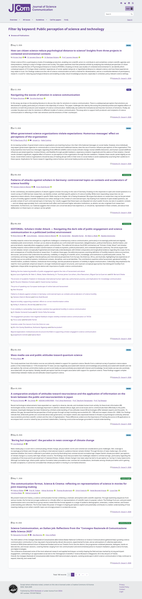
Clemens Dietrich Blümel (22, 297)
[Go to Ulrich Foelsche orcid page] (88, 490)
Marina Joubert (56, 327)
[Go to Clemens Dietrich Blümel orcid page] (32, 187)
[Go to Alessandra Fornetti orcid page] (29, 535)
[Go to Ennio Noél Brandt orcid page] (51, 187)
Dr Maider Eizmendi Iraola (22, 312)
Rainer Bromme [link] (19, 98)
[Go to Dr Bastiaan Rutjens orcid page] (60, 57)
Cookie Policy (124, 587)
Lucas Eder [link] (114, 490)
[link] (25, 57)
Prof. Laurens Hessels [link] (70, 57)
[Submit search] (132, 14)
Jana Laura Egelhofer (20, 274)
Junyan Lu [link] (36, 140)
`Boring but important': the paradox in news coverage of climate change (52, 440)
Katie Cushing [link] (46, 140)
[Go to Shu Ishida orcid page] (37, 400)
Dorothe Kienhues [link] (36, 98)
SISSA (60, 591)
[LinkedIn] (129, 3)
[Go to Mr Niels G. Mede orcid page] (99, 236)
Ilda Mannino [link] (37, 535)
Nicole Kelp (32, 305)
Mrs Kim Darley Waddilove (22, 327)
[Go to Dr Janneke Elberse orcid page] (43, 57)
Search (129, 20)
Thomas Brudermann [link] (64, 490)
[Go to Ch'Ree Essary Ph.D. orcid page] (29, 140)
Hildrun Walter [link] (18, 490)
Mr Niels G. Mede (35, 274)
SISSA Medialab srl (37, 591)
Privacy (122, 585)
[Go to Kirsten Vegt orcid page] (23, 57)
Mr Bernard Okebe (118, 274)
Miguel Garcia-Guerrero (99, 274)
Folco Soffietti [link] (51, 535)
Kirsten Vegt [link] (17, 57)
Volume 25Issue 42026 (121, 117)
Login (128, 8)
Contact (122, 589)
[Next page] (87, 574)
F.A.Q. (66, 20)
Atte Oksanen (18, 289)
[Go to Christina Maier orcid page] (24, 493)
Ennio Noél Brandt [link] (43, 187)
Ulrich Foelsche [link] (81, 490)
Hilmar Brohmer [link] (47, 490)
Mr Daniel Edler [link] (65, 236)
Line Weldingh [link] (18, 444)
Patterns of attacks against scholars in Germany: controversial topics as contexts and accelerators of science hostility (54, 294)
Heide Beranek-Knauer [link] (98, 490)
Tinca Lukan (17, 320)
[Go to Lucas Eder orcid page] (119, 490)
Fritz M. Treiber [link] (34, 490)
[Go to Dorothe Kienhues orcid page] (44, 98)
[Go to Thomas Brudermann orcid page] (74, 490)
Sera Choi (42, 305)
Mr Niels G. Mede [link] (91, 236)
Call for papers (55, 20)
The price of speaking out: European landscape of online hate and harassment (39, 286)
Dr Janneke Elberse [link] (34, 57)
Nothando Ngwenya (40, 327)
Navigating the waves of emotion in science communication (45, 94)
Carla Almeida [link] (32, 236)
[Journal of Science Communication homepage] (32, 8)
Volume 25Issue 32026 (121, 467)
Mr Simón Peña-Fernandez (45, 312)
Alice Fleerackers (83, 274)
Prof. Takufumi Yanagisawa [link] (83, 400)
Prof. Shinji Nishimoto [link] (63, 400)
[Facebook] (121, 3)
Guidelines (40, 20)
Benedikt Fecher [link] (78, 236)
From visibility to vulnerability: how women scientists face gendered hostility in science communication (48, 309)
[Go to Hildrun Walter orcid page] (25, 490)
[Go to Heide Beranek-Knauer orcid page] (108, 490)
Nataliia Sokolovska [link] (108, 236)
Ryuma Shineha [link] (18, 400)
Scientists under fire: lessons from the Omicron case (30, 324)
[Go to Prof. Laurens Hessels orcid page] (79, 57)
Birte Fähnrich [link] (18, 236)
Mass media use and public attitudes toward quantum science (46, 355)
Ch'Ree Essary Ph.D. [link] (20, 140)
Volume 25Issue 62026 (121, 78)
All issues (26, 20)
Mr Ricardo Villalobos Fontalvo (24, 282)
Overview (13, 20)
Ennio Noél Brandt (41, 297)
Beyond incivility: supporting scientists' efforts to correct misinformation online (40, 301)
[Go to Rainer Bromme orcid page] (26, 98)
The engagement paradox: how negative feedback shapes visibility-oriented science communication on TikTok (51, 317)
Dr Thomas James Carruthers (65, 274)
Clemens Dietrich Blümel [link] (22, 187)
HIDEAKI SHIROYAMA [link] (46, 400)
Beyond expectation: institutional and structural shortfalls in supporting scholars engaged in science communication (53, 332)
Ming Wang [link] (17, 359)
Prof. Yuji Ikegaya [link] (100, 400)
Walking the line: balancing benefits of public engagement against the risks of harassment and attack (48, 271)
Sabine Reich (36, 335)
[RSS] (133, 3)
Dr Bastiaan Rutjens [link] (52, 57)
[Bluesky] (125, 3)
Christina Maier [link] (16, 493)
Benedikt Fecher (31, 320)
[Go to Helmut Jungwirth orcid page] (39, 493)
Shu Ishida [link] (31, 400)
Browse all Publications (20, 35)
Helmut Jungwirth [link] (31, 493)
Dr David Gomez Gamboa (48, 282)
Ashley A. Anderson (20, 305)
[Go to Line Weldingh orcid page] (25, 444)
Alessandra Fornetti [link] (20, 535)
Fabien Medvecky (48, 274)
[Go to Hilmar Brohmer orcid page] (55, 490)
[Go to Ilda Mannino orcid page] (44, 535)
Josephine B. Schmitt (20, 335)
